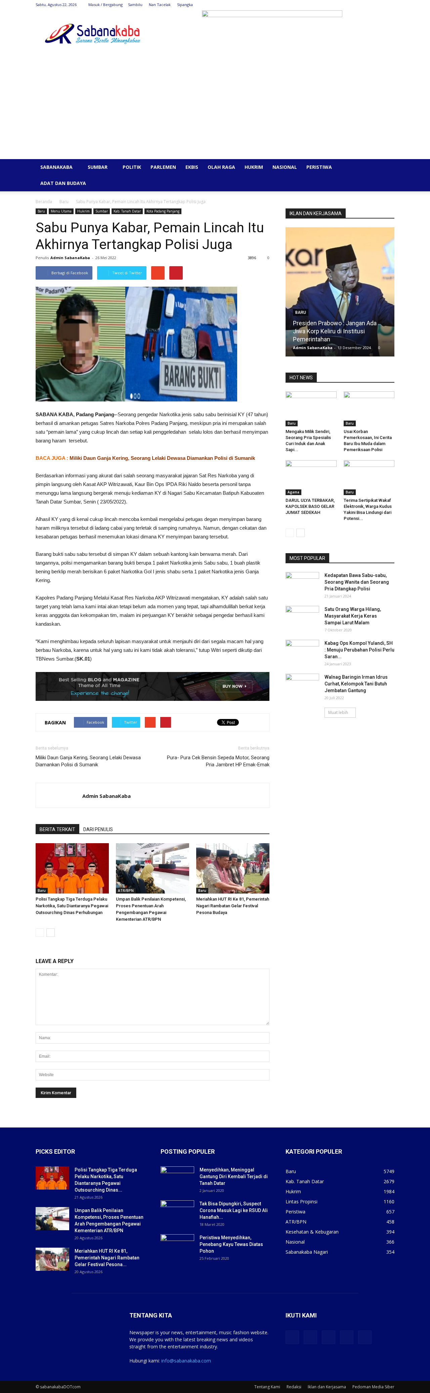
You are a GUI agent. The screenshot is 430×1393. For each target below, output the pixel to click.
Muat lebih (338, 712)
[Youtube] (389, 4)
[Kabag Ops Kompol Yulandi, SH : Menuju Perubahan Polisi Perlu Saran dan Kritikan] (302, 651)
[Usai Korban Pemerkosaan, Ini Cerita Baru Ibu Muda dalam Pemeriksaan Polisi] (369, 408)
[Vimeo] (367, 4)
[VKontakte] (378, 4)
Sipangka (185, 4)
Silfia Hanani (321, 339)
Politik (132, 167)
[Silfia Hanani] (352, 294)
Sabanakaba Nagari (307, 1252)
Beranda (44, 201)
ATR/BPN (126, 890)
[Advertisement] (215, 109)
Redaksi (294, 1387)
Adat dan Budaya (63, 183)
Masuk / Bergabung (105, 4)
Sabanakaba (56, 167)
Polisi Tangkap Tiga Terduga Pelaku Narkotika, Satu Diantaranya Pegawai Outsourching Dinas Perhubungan (72, 906)
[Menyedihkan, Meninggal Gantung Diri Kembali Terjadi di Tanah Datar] (177, 1178)
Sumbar (98, 167)
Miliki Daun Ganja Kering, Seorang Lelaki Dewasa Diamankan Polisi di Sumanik (162, 458)
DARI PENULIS (98, 829)
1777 (382, 347)
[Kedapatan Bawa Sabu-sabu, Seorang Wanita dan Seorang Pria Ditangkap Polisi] (302, 583)
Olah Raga (221, 167)
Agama (293, 492)
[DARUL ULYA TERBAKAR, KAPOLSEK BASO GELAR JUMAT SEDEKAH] (311, 477)
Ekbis (191, 167)
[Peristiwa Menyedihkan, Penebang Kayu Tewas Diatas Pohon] (177, 1246)
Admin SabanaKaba (70, 257)
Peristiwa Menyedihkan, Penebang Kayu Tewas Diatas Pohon (231, 1244)
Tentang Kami (267, 1387)
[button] (386, 167)
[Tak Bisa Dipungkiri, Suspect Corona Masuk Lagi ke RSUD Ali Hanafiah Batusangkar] (177, 1212)
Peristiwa (319, 167)
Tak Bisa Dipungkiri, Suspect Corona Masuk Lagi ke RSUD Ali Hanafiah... (234, 1210)
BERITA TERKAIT (57, 829)
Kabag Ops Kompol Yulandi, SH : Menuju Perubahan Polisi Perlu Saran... (359, 649)
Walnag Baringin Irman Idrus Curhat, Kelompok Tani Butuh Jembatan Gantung (356, 683)
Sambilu (135, 4)
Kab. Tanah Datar (127, 211)
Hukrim (254, 167)
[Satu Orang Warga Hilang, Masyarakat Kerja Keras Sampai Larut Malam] (302, 617)
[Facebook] (345, 4)
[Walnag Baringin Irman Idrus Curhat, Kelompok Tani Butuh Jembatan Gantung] (302, 685)
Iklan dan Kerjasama (327, 1387)
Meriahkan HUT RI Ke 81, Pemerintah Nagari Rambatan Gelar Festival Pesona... (107, 1257)
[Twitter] (356, 4)
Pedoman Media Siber (373, 1387)
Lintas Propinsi (301, 1201)
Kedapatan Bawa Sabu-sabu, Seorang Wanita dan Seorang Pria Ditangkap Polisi (357, 582)
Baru (64, 201)
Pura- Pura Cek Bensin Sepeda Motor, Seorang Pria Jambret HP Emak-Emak (218, 761)
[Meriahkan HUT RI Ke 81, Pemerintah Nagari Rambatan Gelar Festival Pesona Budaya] (232, 868)
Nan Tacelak (160, 4)
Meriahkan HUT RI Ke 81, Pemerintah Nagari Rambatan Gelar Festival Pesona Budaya (232, 906)
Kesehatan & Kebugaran (312, 1232)
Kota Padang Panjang (162, 211)
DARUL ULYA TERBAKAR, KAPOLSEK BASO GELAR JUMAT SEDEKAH (310, 506)
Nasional (284, 167)
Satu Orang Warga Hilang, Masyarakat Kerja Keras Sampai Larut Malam (353, 616)
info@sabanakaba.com (186, 1360)
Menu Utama (61, 211)
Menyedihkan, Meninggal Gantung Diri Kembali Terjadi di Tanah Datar (234, 1176)
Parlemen (163, 167)
